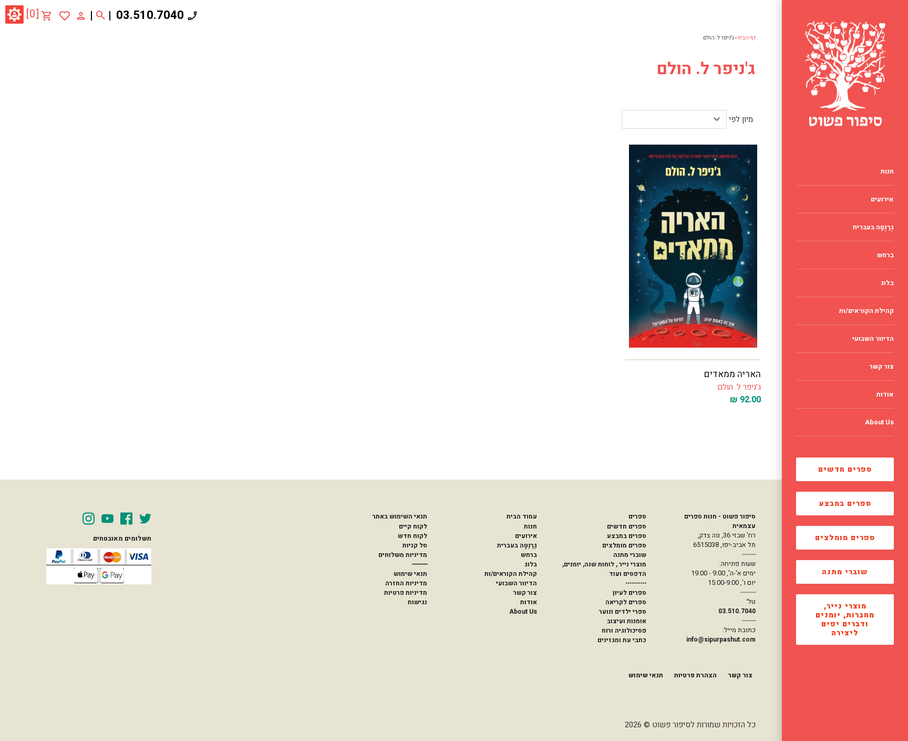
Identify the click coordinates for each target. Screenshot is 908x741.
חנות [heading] (887, 171)
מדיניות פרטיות (405, 592)
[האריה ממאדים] (693, 246)
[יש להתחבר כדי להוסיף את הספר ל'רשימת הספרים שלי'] (64, 15)
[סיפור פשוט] (845, 73)
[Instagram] (88, 518)
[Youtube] (107, 518)
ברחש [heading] (885, 255)
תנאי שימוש (410, 573)
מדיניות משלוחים (402, 555)
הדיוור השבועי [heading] (873, 338)
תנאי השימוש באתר (400, 516)
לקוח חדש (412, 536)
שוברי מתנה (845, 571)
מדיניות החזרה (406, 583)
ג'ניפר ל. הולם (739, 387)
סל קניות (415, 545)
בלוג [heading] (887, 283)
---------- (635, 583)
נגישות (417, 602)
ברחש (529, 555)
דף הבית (747, 38)
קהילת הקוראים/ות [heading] (866, 311)
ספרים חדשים (845, 469)
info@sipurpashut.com (721, 639)
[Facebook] (126, 518)
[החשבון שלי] (81, 15)
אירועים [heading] (882, 199)
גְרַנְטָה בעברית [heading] (873, 227)
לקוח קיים (413, 526)
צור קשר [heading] (881, 366)
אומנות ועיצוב (626, 621)
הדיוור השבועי (516, 583)
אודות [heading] (885, 394)
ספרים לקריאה (625, 602)
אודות (528, 602)
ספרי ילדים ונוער (622, 611)
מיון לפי (741, 119)
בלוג (530, 564)
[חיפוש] (101, 16)
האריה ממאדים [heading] (732, 374)
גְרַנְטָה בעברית (517, 545)
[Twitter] (145, 518)
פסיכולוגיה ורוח (624, 630)
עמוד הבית (522, 516)
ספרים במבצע (845, 503)
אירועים (526, 536)
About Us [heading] (879, 422)
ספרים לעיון (629, 592)
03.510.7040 (150, 15)
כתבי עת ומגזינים (621, 640)
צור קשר (525, 592)
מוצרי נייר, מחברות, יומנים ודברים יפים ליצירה (845, 619)
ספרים (637, 516)
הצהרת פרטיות (695, 675)
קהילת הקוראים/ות (510, 573)
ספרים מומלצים (845, 537)
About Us (523, 611)
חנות (530, 526)
